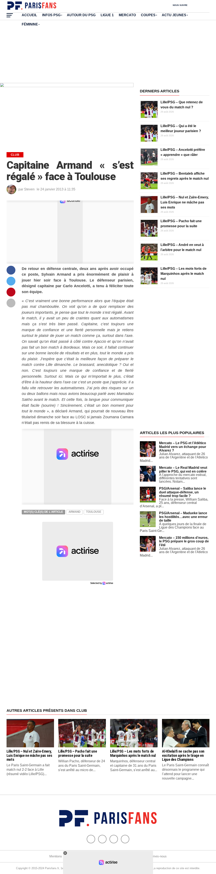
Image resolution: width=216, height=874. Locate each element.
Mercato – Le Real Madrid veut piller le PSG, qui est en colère (183, 469)
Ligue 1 (107, 15)
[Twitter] (102, 839)
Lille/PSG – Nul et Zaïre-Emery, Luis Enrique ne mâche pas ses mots (185, 202)
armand (74, 511)
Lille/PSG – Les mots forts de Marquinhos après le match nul (184, 273)
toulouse (93, 511)
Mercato (127, 15)
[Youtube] (113, 839)
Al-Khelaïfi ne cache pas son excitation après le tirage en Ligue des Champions (183, 755)
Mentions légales (61, 856)
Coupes (148, 15)
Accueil (29, 15)
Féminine (30, 24)
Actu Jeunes (174, 15)
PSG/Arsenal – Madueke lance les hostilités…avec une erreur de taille (183, 516)
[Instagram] (125, 839)
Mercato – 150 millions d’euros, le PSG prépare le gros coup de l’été (184, 541)
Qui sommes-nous (154, 856)
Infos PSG (51, 15)
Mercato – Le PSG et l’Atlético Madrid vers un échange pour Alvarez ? (182, 446)
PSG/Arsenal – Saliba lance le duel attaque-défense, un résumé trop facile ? (182, 492)
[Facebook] (91, 839)
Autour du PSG (81, 15)
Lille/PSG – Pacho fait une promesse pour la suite (77, 753)
